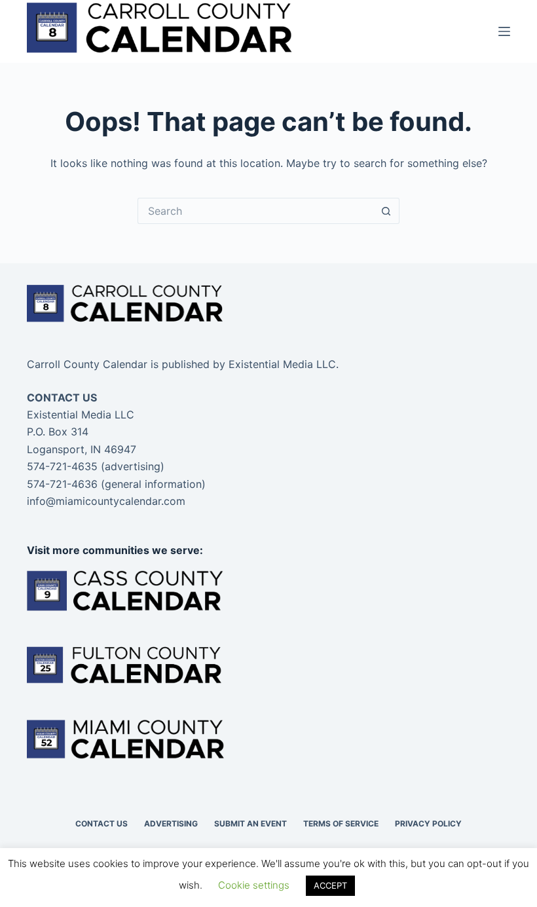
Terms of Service (341, 823)
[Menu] (504, 31)
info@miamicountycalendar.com (106, 501)
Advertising (171, 823)
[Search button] (386, 211)
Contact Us (101, 823)
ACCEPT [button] (330, 885)
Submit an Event (250, 823)
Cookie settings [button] (253, 885)
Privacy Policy (428, 823)
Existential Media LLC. (284, 364)
